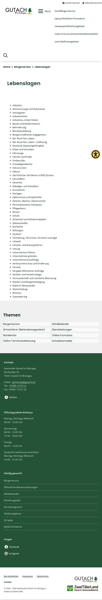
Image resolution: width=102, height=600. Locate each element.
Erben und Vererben (23, 149)
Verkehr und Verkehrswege (27, 274)
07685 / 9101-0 (18, 385)
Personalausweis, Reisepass (27, 204)
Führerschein (19, 167)
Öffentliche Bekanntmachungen (21, 487)
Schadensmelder (88, 33)
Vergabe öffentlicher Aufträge (28, 270)
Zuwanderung (19, 296)
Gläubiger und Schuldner (25, 186)
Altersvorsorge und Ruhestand (28, 108)
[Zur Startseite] (86, 579)
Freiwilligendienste (22, 164)
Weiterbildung (19, 289)
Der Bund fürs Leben (23, 138)
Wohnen (16, 292)
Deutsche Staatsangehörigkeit (28, 145)
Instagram (14, 553)
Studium (16, 234)
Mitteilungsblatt (75, 26)
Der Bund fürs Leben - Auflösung (29, 142)
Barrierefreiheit (11, 576)
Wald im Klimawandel (23, 285)
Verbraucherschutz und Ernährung (30, 263)
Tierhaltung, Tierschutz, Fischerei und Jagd (34, 237)
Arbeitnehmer (19, 116)
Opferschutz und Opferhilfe (27, 197)
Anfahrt (13, 397)
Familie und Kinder (22, 156)
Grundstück (18, 189)
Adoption (17, 105)
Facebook (14, 546)
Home (6, 66)
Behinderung (19, 127)
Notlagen (17, 193)
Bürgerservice (67, 10)
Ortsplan (8, 520)
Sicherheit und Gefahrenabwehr (29, 219)
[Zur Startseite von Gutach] (20, 11)
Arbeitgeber (18, 112)
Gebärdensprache (93, 2)
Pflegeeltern (19, 208)
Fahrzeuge (18, 153)
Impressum (27, 576)
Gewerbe (17, 182)
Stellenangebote (70, 41)
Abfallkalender (11, 493)
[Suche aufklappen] (5, 55)
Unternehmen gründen (24, 256)
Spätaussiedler (20, 223)
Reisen (16, 211)
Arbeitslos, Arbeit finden (25, 119)
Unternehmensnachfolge (25, 259)
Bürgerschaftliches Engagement (29, 134)
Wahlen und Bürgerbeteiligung (28, 281)
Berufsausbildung (21, 130)
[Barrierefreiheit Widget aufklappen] (95, 156)
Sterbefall (17, 226)
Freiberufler (18, 160)
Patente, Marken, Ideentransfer (29, 200)
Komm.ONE (17, 591)
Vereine (16, 267)
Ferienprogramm (13, 506)
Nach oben (95, 567)
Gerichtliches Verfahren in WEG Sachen (33, 175)
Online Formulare (75, 18)
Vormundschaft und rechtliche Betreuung (34, 278)
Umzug (16, 248)
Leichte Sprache (72, 2)
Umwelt (16, 241)
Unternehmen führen (23, 252)
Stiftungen (17, 230)
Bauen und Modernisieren (26, 123)
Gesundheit (18, 178)
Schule (15, 215)
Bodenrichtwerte (13, 526)
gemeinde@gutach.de (23, 382)
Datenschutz (43, 576)
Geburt (16, 171)
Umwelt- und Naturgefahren (27, 245)
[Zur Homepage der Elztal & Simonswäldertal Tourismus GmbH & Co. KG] (82, 588)
